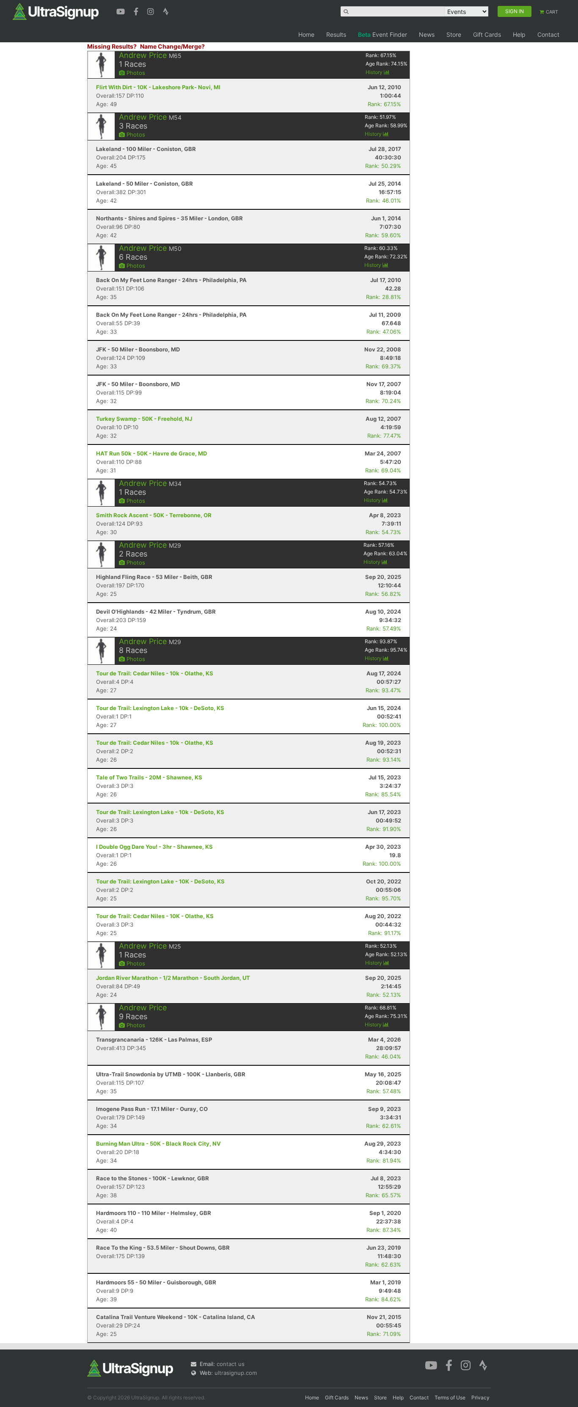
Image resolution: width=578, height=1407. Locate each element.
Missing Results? (112, 46)
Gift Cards (487, 34)
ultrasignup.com (236, 1372)
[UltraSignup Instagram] (152, 10)
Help (519, 34)
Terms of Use (450, 1397)
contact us (231, 1363)
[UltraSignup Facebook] (137, 10)
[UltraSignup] (56, 11)
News (427, 34)
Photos (135, 72)
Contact (548, 34)
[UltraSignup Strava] (166, 10)
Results (336, 34)
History (375, 72)
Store (453, 34)
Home (306, 34)
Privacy (480, 1397)
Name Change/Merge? (172, 46)
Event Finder (382, 34)
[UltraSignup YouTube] (121, 10)
